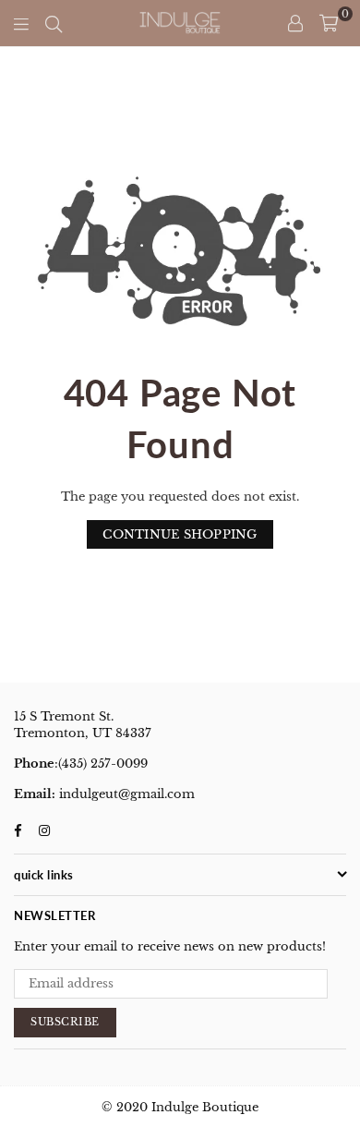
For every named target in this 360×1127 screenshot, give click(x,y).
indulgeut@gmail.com (125, 794)
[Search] (53, 23)
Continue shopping (179, 534)
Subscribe (65, 1021)
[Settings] (295, 23)
